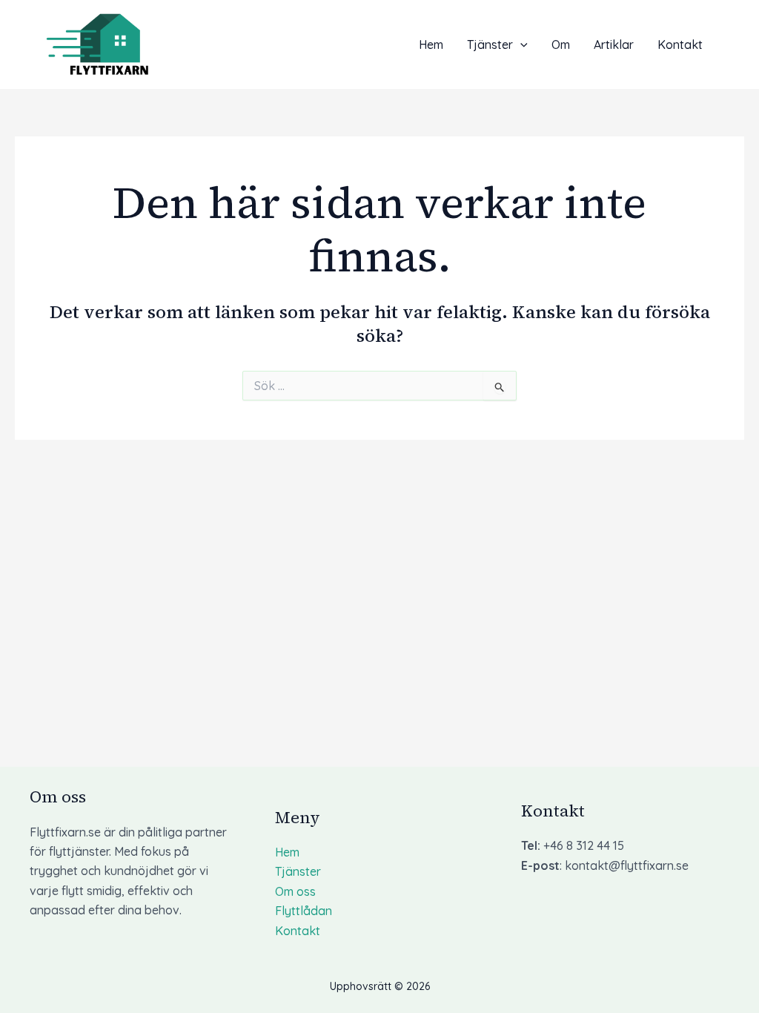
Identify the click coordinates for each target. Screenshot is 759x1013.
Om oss (295, 891)
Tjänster (490, 44)
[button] (520, 44)
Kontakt (680, 44)
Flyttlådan (303, 910)
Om (560, 44)
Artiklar (614, 44)
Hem (431, 44)
